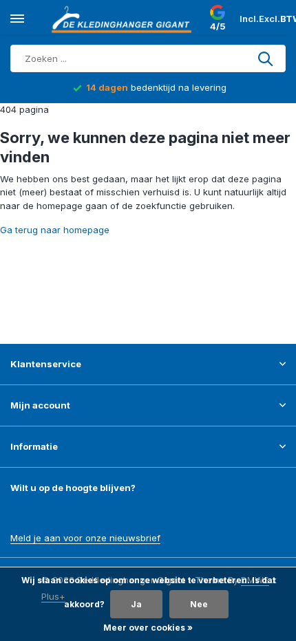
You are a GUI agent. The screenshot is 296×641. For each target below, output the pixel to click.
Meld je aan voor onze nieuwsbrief (85, 537)
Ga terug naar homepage (54, 229)
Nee (199, 604)
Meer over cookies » (148, 627)
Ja (136, 604)
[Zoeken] (266, 58)
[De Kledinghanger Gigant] (124, 19)
